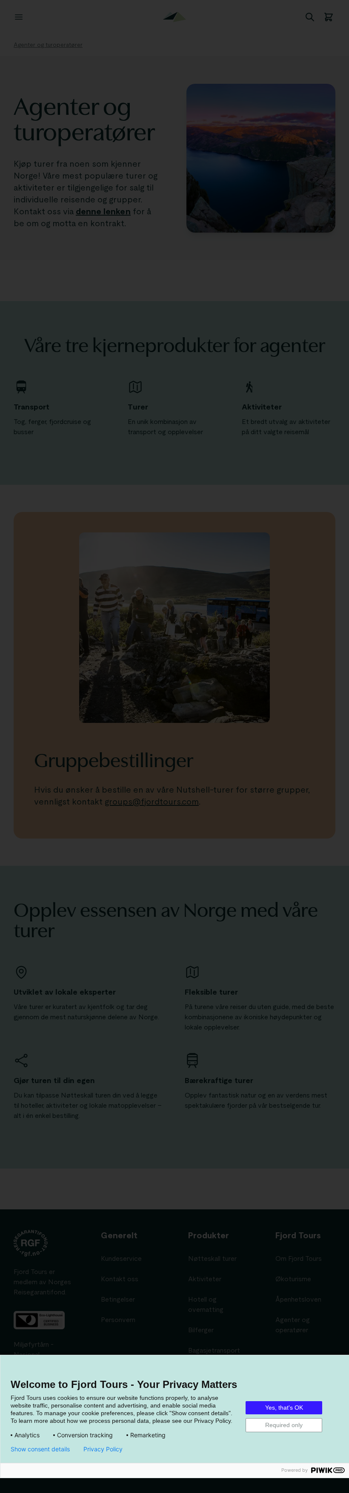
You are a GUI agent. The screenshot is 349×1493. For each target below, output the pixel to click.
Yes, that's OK (284, 1407)
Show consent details (40, 1449)
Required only (284, 1425)
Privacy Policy (103, 1449)
